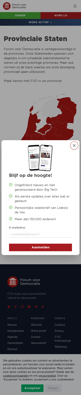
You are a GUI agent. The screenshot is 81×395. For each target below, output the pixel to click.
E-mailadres (17, 227)
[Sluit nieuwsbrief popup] (74, 145)
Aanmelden (41, 247)
